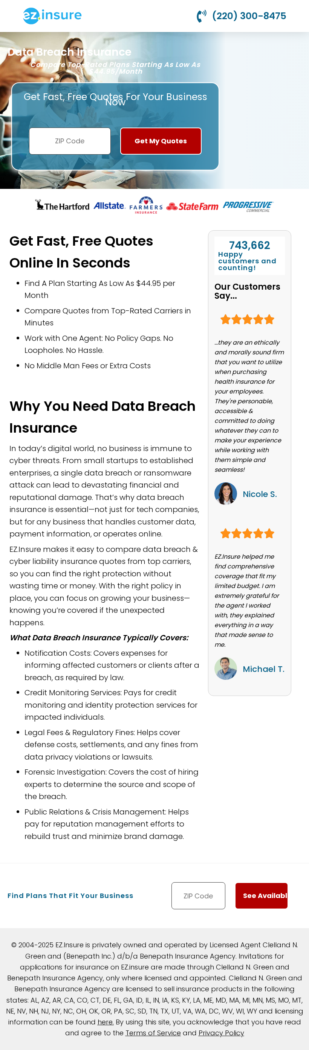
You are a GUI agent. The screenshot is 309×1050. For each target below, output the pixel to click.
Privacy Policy (221, 1033)
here (105, 1022)
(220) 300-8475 (249, 16)
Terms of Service (153, 1033)
